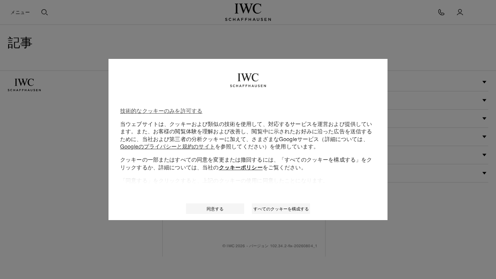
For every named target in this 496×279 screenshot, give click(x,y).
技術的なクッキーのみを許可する (161, 110)
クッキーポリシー (241, 167)
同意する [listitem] (215, 208)
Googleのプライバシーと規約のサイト (167, 146)
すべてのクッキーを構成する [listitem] (281, 208)
